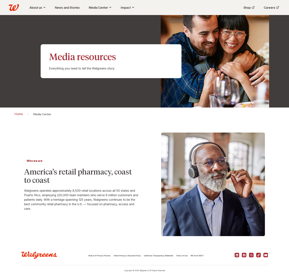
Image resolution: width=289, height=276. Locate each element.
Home (18, 114)
